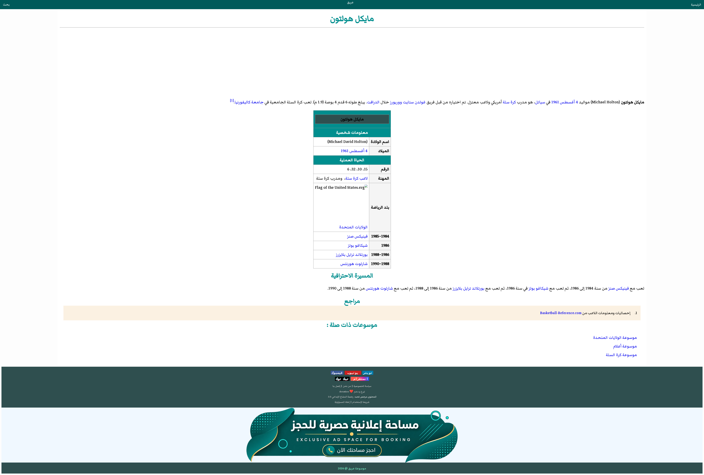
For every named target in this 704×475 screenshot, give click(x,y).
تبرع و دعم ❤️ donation (352, 391)
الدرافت (373, 102)
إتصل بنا (336, 386)
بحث (6, 4)
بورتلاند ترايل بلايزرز (352, 255)
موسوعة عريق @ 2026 (352, 468)
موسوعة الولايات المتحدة (615, 338)
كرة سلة (509, 102)
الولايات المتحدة (353, 227)
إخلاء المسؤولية (342, 402)
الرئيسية (696, 4)
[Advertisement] (352, 56)
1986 (385, 255)
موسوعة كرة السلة (621, 355)
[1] (232, 100)
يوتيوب (353, 373)
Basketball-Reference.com (561, 313)
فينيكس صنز (357, 236)
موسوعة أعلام (625, 346)
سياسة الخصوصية (362, 386)
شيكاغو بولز (358, 245)
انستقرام (360, 379)
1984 (385, 236)
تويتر (367, 373)
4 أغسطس (569, 102)
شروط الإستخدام (360, 402)
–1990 (376, 264)
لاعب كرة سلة (356, 178)
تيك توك (342, 379)
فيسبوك (337, 373)
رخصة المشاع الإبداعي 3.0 (340, 397)
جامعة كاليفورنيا (249, 102)
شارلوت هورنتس (354, 264)
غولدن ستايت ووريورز (408, 102)
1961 (555, 102)
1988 (385, 264)
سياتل (540, 102)
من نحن (347, 386)
